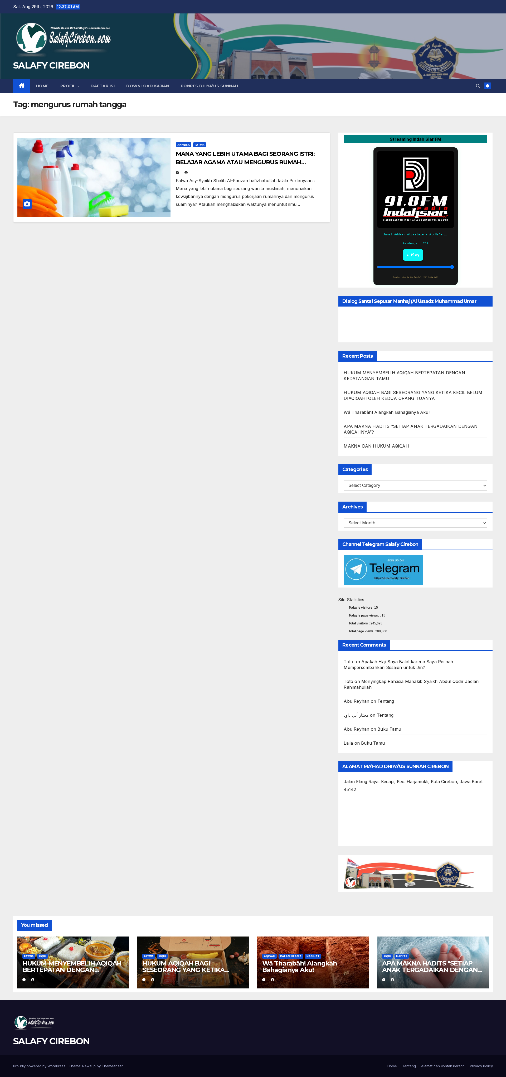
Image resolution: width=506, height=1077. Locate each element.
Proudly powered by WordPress (39, 1066)
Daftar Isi (103, 86)
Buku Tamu (389, 729)
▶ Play (413, 255)
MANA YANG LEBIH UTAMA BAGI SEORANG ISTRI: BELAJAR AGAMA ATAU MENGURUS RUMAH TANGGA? (245, 162)
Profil (68, 86)
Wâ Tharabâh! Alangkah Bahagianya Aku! (386, 412)
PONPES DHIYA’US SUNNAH (209, 86)
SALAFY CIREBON (51, 65)
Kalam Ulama (290, 956)
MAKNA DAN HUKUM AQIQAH (376, 446)
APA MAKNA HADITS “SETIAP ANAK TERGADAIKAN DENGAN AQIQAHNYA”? (430, 969)
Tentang (385, 701)
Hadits (401, 956)
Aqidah (269, 956)
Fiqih (42, 956)
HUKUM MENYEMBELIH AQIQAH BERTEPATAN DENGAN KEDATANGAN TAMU (71, 969)
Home (42, 86)
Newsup (89, 1066)
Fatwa (200, 144)
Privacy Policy (481, 1066)
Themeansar (112, 1066)
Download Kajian (147, 86)
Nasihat (312, 956)
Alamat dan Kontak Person (443, 1066)
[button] (478, 86)
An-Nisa (183, 144)
